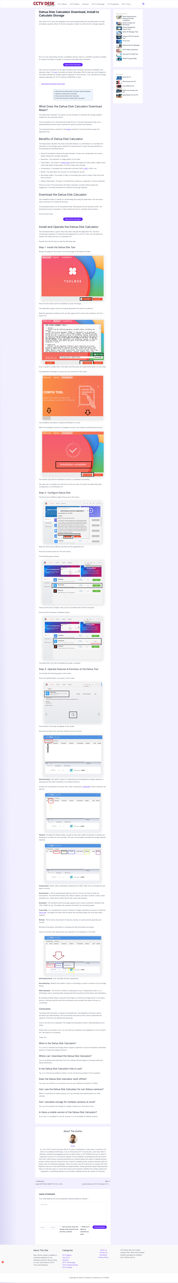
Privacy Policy (103, 1257)
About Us (103, 1250)
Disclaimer (103, 1255)
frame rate (42, 912)
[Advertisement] (73, 40)
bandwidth (86, 787)
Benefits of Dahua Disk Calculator (66, 93)
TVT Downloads (113, 4)
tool (55, 72)
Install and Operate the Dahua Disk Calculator (70, 98)
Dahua (68, 129)
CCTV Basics (62, 4)
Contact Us (103, 1252)
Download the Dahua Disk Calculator (67, 96)
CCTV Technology (98, 4)
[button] (131, 4)
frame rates (65, 163)
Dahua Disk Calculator (73, 65)
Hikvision (85, 4)
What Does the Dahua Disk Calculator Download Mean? (73, 91)
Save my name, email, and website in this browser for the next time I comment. (69, 1229)
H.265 (85, 168)
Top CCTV (66, 1257)
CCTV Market (74, 4)
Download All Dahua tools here (53, 84)
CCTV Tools (126, 4)
